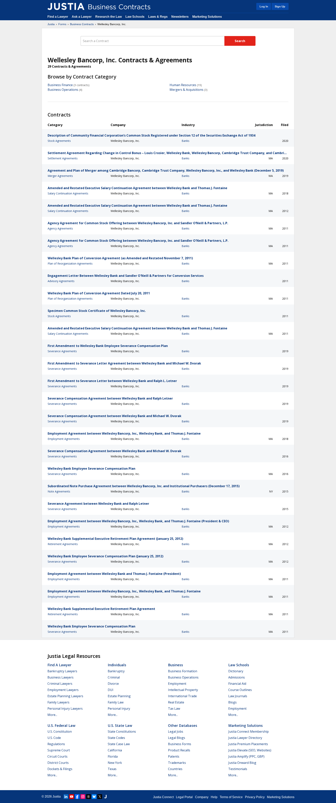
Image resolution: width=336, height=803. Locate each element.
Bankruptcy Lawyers (62, 671)
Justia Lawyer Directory (245, 738)
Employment (177, 683)
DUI (110, 690)
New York (115, 763)
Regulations (56, 744)
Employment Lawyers (63, 690)
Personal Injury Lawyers (65, 708)
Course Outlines (240, 690)
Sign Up (280, 6)
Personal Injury (119, 708)
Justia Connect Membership (248, 731)
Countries (175, 769)
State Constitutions (122, 731)
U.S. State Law (120, 725)
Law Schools (134, 16)
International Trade (182, 696)
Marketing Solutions (207, 16)
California (115, 750)
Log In (264, 6)
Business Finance (60, 85)
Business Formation (182, 671)
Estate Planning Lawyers (65, 696)
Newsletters (180, 16)
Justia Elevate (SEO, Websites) (249, 750)
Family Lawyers (58, 702)
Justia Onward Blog (242, 763)
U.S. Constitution (59, 731)
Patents (173, 756)
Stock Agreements (59, 141)
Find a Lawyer (57, 16)
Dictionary (235, 671)
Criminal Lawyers (59, 683)
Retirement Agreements (63, 544)
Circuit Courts (57, 756)
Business (175, 665)
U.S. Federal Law (61, 725)
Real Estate (176, 702)
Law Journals (237, 696)
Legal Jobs (175, 731)
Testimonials (237, 769)
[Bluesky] (94, 796)
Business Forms (179, 744)
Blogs (232, 702)
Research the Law (108, 16)
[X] (99, 796)
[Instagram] (82, 796)
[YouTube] (71, 796)
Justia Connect (163, 797)
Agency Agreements (60, 228)
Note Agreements (59, 491)
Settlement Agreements (63, 158)
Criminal (114, 677)
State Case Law (119, 744)
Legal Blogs (176, 738)
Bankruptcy (116, 671)
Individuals (117, 665)
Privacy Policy (255, 797)
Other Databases (182, 725)
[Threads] (88, 796)
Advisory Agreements (61, 281)
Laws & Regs (158, 16)
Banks (185, 141)
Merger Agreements (60, 176)
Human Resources (183, 85)
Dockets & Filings (59, 769)
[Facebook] (77, 796)
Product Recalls (179, 750)
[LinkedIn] (66, 796)
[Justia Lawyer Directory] (105, 796)
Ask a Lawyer (82, 16)
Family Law (115, 702)
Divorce (113, 683)
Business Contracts (82, 24)
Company (201, 797)
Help (214, 797)
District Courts (58, 763)
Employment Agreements (64, 439)
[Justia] (65, 6)
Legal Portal (184, 797)
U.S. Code (54, 738)
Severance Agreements (62, 351)
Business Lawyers (60, 677)
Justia (51, 24)
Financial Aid (237, 683)
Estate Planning (119, 696)
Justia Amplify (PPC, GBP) (246, 756)
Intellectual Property (183, 690)
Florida (113, 756)
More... (52, 715)
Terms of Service (231, 797)
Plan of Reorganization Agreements (70, 263)
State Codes (116, 738)
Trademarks (177, 763)
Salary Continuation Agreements (68, 193)
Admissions (236, 677)
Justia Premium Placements (248, 744)
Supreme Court (58, 750)
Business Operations (63, 89)
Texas (112, 769)
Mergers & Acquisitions (186, 89)
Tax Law (174, 708)
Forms (62, 24)
